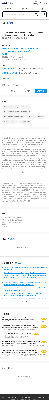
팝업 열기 (13, 239)
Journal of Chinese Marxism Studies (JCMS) (18, 51)
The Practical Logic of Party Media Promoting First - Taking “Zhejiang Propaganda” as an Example (19, 351)
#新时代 (40, 117)
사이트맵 (46, 397)
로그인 (35, 3)
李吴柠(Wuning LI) (8, 68)
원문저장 (27, 91)
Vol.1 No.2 (6, 54)
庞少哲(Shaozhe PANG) (9, 73)
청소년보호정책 (37, 397)
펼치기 (23, 172)
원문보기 (14, 91)
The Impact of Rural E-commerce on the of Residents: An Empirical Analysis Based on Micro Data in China (19, 319)
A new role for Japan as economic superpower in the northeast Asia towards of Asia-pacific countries (20, 326)
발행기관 (24, 8)
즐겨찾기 (4, 91)
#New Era (25, 107)
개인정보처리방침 (25, 397)
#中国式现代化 (25, 121)
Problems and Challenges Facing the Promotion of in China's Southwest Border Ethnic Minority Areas (21, 342)
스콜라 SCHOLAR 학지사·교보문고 (7, 3)
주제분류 (8, 8)
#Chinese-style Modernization (13, 117)
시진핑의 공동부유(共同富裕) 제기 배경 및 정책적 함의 (17, 334)
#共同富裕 (31, 117)
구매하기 (40, 91)
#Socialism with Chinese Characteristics (17, 112)
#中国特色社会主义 (10, 121)
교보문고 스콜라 (5, 397)
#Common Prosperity (11, 107)
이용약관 (14, 397)
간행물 (41, 8)
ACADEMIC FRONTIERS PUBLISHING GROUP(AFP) (20, 48)
